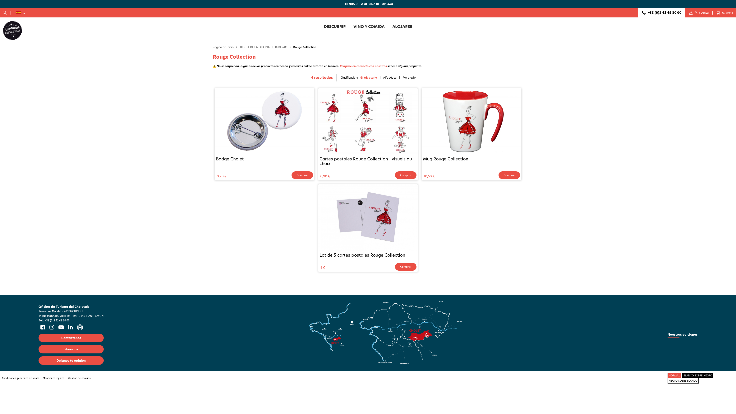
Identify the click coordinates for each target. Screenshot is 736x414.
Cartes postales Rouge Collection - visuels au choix (366, 161)
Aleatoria (370, 77)
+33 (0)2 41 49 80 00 (664, 12)
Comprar (302, 175)
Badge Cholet (230, 159)
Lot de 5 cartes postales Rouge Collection (362, 255)
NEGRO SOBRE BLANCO (683, 380)
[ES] (20, 12)
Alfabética (390, 77)
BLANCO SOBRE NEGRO (697, 375)
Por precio (409, 77)
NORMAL (674, 375)
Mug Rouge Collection (445, 159)
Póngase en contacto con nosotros (363, 66)
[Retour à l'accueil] (12, 30)
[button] (724, 13)
